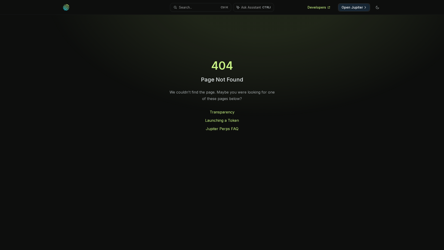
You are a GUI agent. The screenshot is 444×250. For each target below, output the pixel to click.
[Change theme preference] (377, 7)
